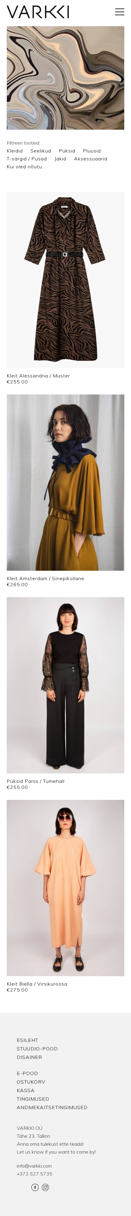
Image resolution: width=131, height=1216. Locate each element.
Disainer (29, 1057)
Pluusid (92, 151)
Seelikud (40, 151)
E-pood (27, 1073)
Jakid (60, 159)
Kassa (26, 1090)
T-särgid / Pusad (27, 159)
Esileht (27, 1040)
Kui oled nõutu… (26, 166)
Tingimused (33, 1099)
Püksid (67, 151)
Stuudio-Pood (37, 1049)
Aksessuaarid (90, 159)
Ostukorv (31, 1082)
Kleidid (15, 151)
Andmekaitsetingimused (52, 1107)
